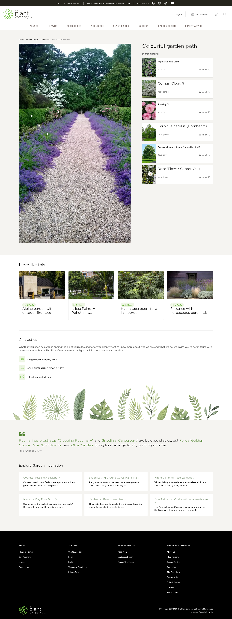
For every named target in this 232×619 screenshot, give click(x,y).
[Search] (224, 14)
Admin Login (172, 592)
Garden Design (167, 25)
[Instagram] (159, 3)
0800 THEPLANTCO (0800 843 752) (45, 368)
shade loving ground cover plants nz (113, 478)
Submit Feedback (174, 582)
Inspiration (45, 39)
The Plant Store (173, 571)
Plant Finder (121, 25)
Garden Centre (173, 561)
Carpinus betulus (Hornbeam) (182, 126)
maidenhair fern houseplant (107, 499)
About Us (171, 551)
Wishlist (203, 69)
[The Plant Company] (32, 611)
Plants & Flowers (26, 551)
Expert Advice (193, 25)
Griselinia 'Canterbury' (119, 440)
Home (21, 39)
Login (70, 556)
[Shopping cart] (215, 14)
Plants (34, 25)
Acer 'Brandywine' (47, 445)
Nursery (144, 25)
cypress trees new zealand (40, 478)
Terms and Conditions (77, 566)
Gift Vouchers (25, 556)
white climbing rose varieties (173, 478)
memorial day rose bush (39, 499)
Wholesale (97, 25)
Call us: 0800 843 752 (68, 3)
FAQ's (70, 561)
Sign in (179, 14)
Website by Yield (206, 612)
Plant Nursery (173, 556)
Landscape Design (125, 556)
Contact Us (171, 566)
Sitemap (170, 587)
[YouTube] (172, 3)
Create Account (74, 551)
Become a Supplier (175, 577)
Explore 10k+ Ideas (126, 561)
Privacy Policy (74, 571)
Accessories (74, 25)
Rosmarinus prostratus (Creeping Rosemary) (56, 440)
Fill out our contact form (39, 376)
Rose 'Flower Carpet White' (180, 169)
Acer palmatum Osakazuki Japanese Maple (181, 499)
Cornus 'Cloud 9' (171, 83)
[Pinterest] (166, 3)
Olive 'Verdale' (82, 445)
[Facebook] (153, 3)
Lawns (53, 25)
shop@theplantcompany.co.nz (42, 359)
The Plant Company (18, 14)
